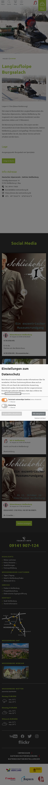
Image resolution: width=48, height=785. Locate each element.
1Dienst (11, 402)
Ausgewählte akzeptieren (12, 414)
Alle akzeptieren (39, 414)
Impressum (26, 393)
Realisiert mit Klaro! (40, 418)
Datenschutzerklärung (13, 393)
